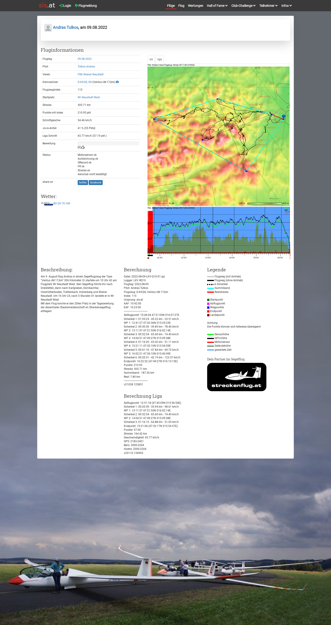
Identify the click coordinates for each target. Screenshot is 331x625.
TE (63, 203)
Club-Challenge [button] (242, 5)
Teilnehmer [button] (267, 5)
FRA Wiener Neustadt (91, 74)
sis (151, 59)
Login (67, 5)
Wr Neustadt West (89, 97)
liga (159, 59)
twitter (83, 182)
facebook (95, 182)
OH (59, 203)
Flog (181, 5)
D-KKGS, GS (85, 82)
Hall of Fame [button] (216, 5)
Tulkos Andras (86, 66)
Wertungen (195, 5)
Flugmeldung (87, 5)
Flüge (171, 5)
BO (55, 203)
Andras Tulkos (65, 27)
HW (68, 203)
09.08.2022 (85, 58)
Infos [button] (285, 5)
